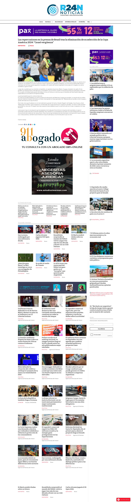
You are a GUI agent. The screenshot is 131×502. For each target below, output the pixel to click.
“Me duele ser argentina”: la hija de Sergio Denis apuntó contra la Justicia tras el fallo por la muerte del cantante (101, 309)
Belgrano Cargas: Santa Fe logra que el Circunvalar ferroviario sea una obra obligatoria (75, 401)
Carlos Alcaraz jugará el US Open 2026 (42, 237)
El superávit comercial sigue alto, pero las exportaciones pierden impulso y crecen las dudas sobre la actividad (75, 312)
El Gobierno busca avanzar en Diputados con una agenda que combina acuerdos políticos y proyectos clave (52, 210)
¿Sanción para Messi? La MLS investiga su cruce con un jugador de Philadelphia (25, 267)
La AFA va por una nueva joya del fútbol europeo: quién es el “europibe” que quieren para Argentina (60, 269)
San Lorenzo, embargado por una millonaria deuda (24, 238)
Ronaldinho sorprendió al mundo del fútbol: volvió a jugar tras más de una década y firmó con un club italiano (61, 240)
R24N (92, 317)
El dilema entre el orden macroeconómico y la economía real (100, 235)
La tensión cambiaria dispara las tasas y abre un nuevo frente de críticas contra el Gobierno (28, 340)
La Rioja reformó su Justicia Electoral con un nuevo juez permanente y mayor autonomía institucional (51, 402)
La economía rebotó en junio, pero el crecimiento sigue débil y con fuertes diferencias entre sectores (28, 461)
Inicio (41, 21)
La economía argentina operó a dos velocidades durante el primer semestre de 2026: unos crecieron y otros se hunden (100, 164)
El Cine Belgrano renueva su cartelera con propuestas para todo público (101, 258)
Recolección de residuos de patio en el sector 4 (101, 213)
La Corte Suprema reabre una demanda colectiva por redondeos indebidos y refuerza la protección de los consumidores (28, 431)
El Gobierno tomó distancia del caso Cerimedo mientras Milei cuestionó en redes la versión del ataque (51, 312)
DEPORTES (21, 45)
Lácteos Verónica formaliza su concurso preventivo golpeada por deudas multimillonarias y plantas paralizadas (101, 283)
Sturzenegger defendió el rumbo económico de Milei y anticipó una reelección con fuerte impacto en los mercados (52, 371)
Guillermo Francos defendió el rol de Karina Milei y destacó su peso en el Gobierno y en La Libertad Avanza (80, 209)
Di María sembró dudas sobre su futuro (77, 237)
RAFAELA (48, 21)
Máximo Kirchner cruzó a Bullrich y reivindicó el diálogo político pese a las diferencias (76, 461)
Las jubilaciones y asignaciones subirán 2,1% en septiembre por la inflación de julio (101, 86)
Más (88, 21)
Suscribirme (101, 329)
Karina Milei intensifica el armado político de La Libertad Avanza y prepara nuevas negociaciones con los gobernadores (101, 137)
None (32, 45)
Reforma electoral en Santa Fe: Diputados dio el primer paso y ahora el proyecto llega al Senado (75, 430)
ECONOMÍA (82, 21)
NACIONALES (59, 21)
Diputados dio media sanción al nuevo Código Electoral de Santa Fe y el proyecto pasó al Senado (99, 190)
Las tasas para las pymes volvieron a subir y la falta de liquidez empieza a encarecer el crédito (101, 111)
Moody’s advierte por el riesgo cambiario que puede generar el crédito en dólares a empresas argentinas (66, 210)
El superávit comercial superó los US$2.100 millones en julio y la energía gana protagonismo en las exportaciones (50, 432)
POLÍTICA (20, 217)
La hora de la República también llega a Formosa (27, 399)
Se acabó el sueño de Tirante (42, 264)
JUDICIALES (21, 437)
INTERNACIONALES (70, 21)
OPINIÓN (20, 402)
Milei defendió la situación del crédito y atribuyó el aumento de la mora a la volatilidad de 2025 (38, 209)
